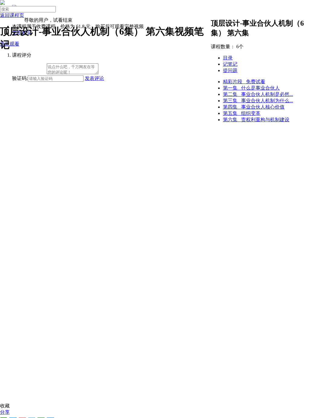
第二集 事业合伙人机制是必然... (258, 94)
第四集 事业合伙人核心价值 (254, 106)
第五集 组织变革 (241, 113)
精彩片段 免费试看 (244, 81)
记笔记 (230, 64)
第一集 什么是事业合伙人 (251, 87)
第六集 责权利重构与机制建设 (256, 119)
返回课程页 (12, 15)
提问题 (230, 70)
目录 (228, 57)
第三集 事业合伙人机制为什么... (258, 100)
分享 (5, 412)
